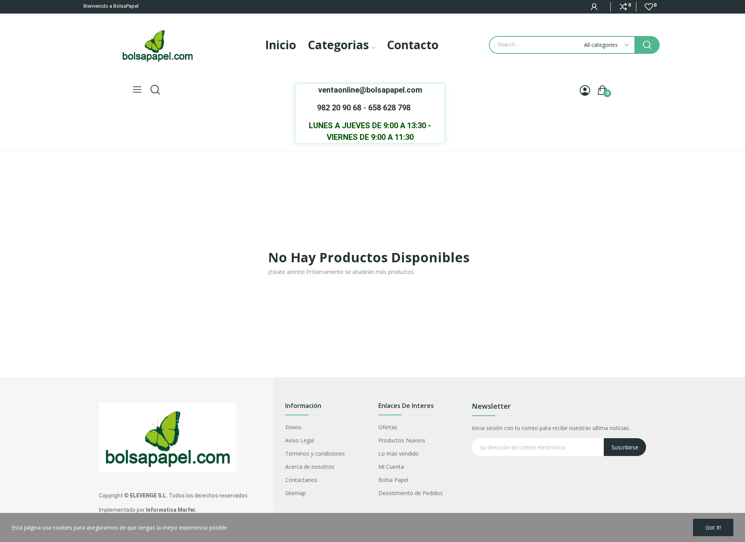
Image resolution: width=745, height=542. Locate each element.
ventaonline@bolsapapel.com (370, 90)
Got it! (713, 527)
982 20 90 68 (339, 107)
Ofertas (387, 427)
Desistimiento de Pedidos (410, 493)
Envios (293, 427)
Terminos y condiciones (315, 453)
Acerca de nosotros (309, 466)
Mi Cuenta (391, 466)
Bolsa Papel (393, 479)
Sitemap (295, 493)
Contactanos (301, 479)
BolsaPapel (126, 6)
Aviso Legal (299, 440)
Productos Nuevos (401, 440)
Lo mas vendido (398, 453)
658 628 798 (389, 107)
